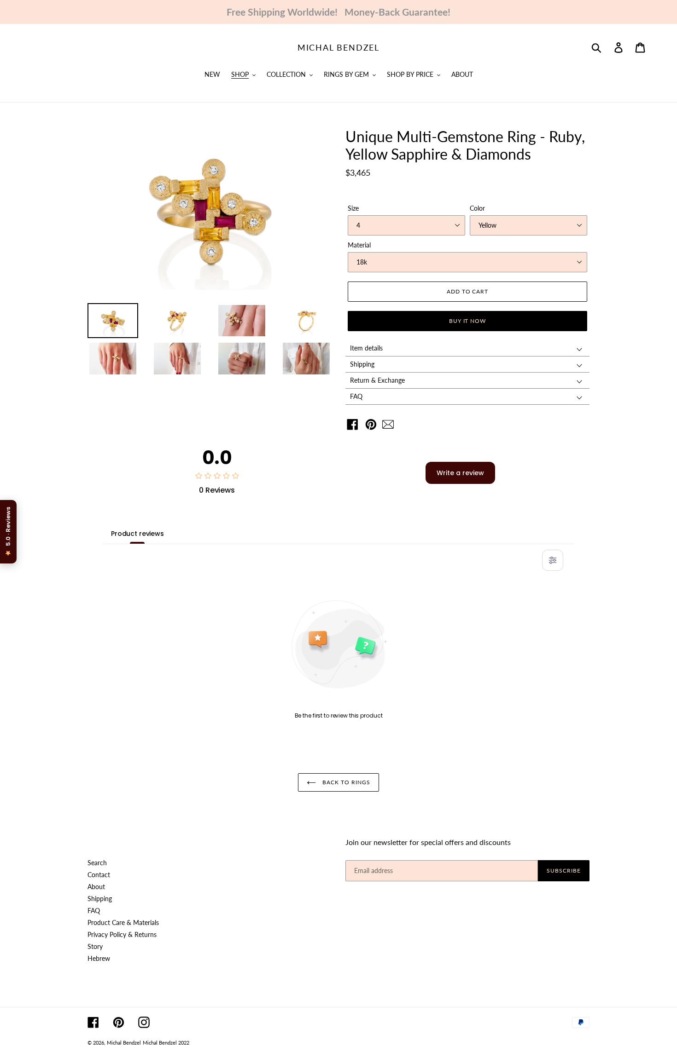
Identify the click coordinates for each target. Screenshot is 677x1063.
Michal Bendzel (338, 47)
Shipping (100, 898)
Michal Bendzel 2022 (166, 1043)
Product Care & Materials (123, 922)
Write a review (460, 472)
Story (95, 946)
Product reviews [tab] (137, 533)
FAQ (94, 910)
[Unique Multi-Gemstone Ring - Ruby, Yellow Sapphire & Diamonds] (390, 427)
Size (353, 208)
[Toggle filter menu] (552, 560)
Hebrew (99, 958)
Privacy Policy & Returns (122, 934)
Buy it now (467, 320)
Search (97, 863)
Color (477, 208)
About (96, 887)
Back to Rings (345, 782)
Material (359, 245)
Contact (99, 875)
